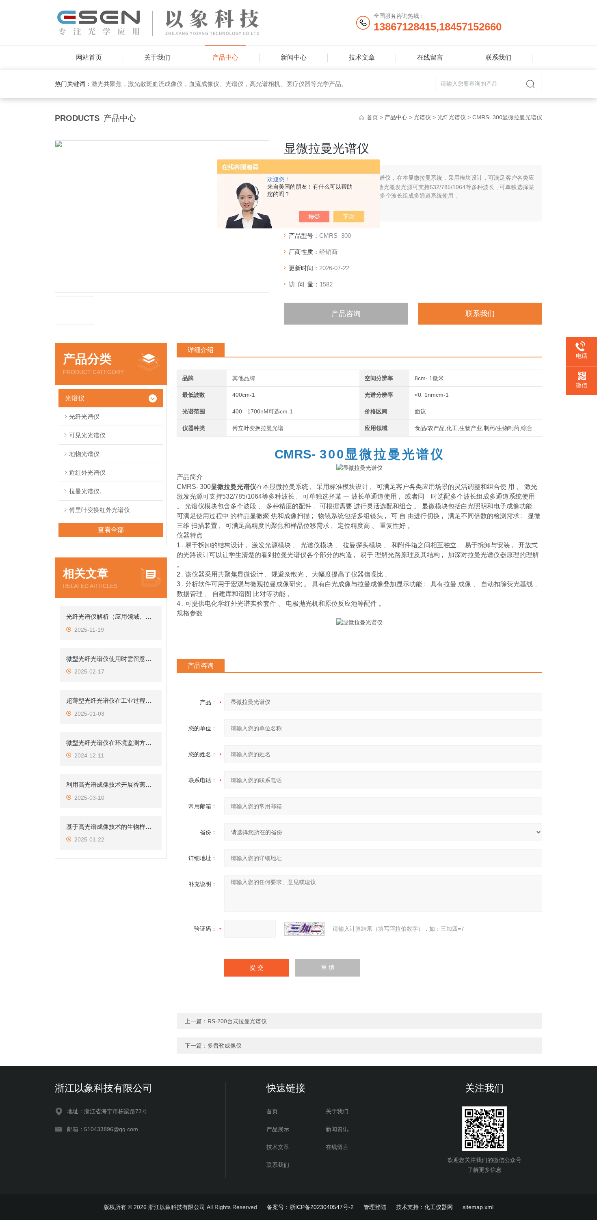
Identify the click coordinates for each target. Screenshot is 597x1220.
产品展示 (277, 1129)
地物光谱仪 (84, 453)
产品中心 (225, 57)
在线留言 (430, 57)
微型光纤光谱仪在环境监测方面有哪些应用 (111, 742)
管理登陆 (374, 1207)
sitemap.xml (478, 1207)
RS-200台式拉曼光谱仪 (237, 1021)
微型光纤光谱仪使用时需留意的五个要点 (111, 658)
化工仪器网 (438, 1207)
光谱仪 (422, 117)
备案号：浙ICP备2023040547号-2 (310, 1207)
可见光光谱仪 (87, 435)
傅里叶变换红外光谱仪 (99, 509)
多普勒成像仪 (225, 1045)
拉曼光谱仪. (85, 491)
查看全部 (111, 529)
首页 (372, 117)
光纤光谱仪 (451, 117)
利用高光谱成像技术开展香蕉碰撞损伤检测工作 (111, 784)
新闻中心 (294, 57)
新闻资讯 (337, 1129)
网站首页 (89, 57)
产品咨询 (346, 314)
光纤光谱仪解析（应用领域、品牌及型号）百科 (111, 616)
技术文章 (362, 57)
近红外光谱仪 (87, 472)
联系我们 (498, 57)
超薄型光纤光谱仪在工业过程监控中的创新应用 (111, 700)
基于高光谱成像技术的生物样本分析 (111, 826)
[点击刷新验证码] (304, 929)
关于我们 (157, 57)
